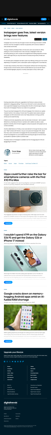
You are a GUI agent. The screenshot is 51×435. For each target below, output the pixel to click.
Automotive (9, 379)
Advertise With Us (11, 389)
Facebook (4, 361)
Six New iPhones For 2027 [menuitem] (22, 23)
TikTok (15, 361)
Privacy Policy (18, 413)
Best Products (33, 375)
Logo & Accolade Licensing (12, 393)
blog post (13, 104)
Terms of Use (6, 420)
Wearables (33, 368)
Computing (9, 368)
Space (32, 371)
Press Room (18, 416)
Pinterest (18, 361)
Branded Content (34, 387)
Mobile (5, 163)
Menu (2, 19)
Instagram (7, 361)
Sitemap (17, 418)
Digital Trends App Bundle (36, 393)
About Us (9, 385)
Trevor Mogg (7, 39)
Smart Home (10, 375)
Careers (5, 413)
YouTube (12, 361)
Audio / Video (10, 373)
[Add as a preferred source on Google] (38, 39)
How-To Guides (34, 377)
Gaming (9, 371)
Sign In (43, 19)
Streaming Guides (34, 373)
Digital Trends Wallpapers (36, 389)
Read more (8, 223)
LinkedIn (20, 361)
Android (10, 163)
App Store (35, 139)
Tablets (32, 366)
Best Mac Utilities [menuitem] (32, 23)
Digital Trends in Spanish (36, 391)
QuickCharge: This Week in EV (32, 163)
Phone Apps (21, 163)
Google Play (7, 141)
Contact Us (9, 387)
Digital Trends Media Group (11, 426)
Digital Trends (8, 21)
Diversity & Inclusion (7, 418)
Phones (8, 366)
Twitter (10, 361)
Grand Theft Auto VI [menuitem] (11, 23)
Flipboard (23, 361)
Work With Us (6, 416)
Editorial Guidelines (11, 391)
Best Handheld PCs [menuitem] (42, 23)
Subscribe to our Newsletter (36, 385)
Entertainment (10, 377)
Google (15, 163)
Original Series (34, 379)
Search (48, 19)
